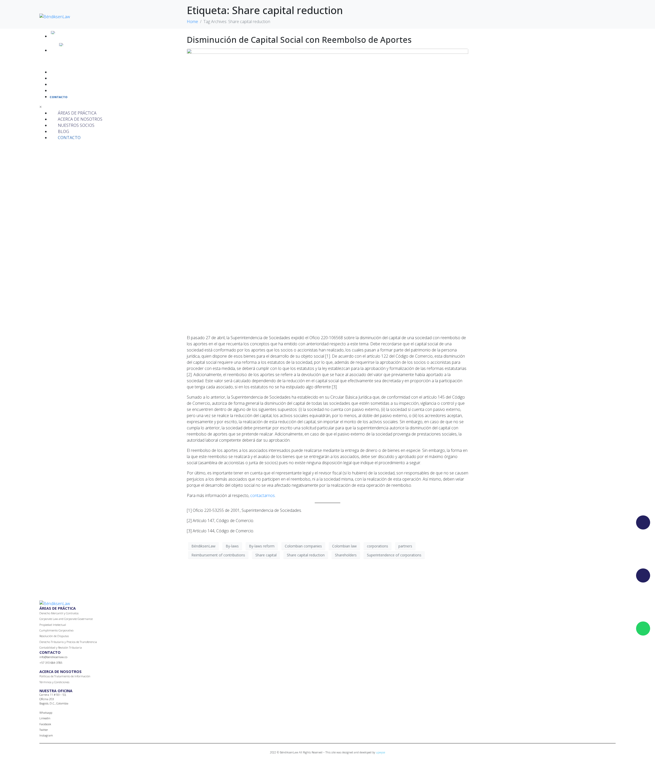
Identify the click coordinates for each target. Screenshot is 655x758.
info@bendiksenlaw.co (53, 657)
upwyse (380, 752)
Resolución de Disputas (54, 636)
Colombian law (344, 546)
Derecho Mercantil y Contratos (59, 613)
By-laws (232, 546)
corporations (377, 546)
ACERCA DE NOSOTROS (66, 78)
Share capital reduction (306, 555)
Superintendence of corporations (394, 555)
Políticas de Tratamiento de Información (64, 676)
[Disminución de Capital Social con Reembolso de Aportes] (327, 189)
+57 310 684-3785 (50, 662)
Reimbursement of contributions (218, 555)
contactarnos (262, 495)
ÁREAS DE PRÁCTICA (64, 72)
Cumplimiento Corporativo (56, 630)
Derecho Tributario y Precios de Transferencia (68, 642)
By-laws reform (262, 546)
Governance (85, 619)
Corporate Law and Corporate (58, 619)
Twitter (43, 730)
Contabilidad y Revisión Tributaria (60, 647)
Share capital (266, 555)
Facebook (45, 724)
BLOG (54, 91)
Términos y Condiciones (54, 682)
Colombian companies (303, 546)
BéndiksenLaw (203, 546)
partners (405, 546)
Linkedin (44, 718)
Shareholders (346, 555)
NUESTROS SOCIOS (64, 85)
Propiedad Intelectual (52, 625)
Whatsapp (45, 712)
